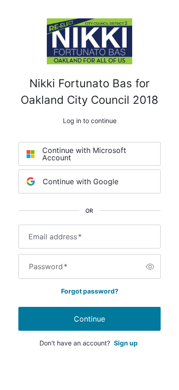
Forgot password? (89, 291)
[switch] (150, 266)
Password (48, 266)
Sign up (126, 343)
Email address (55, 236)
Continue (89, 318)
